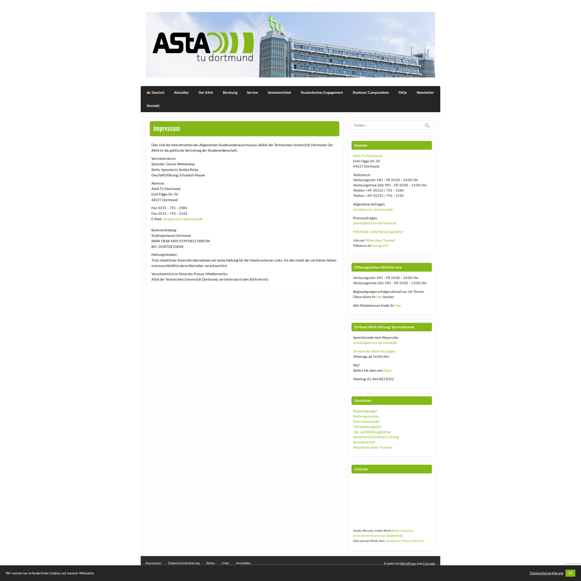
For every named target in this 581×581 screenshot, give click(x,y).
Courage (429, 563)
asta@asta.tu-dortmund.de (183, 219)
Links (225, 563)
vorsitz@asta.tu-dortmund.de (375, 343)
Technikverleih (364, 442)
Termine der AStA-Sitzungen (374, 351)
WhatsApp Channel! (381, 240)
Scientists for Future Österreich (405, 541)
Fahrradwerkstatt (366, 421)
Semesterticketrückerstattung (376, 437)
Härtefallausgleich (367, 427)
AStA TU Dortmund (367, 156)
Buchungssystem (366, 416)
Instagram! (380, 245)
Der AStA (206, 92)
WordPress (408, 563)
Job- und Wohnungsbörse (372, 432)
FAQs (403, 92)
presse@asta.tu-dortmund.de (374, 223)
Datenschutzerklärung (183, 563)
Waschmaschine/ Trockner (373, 447)
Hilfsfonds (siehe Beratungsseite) (378, 232)
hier (379, 297)
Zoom (387, 370)
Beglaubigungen (365, 411)
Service (252, 92)
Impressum (153, 563)
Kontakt (153, 106)
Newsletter (425, 92)
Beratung (230, 92)
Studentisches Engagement (322, 92)
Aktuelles (181, 92)
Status (210, 563)
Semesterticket (279, 92)
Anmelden (243, 563)
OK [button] (570, 573)
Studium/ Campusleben (371, 92)
